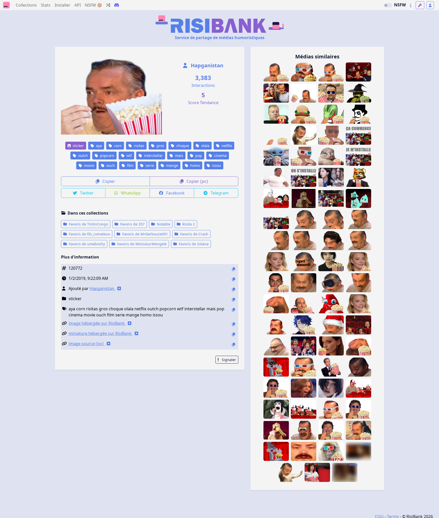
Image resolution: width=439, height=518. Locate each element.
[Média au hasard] (108, 5)
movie (88, 165)
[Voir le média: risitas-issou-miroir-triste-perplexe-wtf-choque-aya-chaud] (303, 451)
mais (178, 155)
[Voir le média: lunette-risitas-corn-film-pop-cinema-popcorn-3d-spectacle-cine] (331, 156)
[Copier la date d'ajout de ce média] (233, 279)
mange (171, 165)
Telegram (219, 193)
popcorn (106, 155)
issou (216, 165)
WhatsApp (130, 193)
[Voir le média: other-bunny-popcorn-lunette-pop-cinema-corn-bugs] (276, 367)
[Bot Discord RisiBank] (116, 5)
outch (82, 155)
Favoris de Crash (193, 234)
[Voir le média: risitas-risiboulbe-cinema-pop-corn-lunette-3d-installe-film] (303, 367)
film (129, 165)
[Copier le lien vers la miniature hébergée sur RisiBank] (233, 334)
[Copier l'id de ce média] (233, 269)
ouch (110, 165)
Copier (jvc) (196, 181)
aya (98, 145)
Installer (62, 5)
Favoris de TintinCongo (88, 224)
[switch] (388, 5)
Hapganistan (206, 65)
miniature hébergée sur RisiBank (101, 333)
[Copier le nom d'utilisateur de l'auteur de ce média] (233, 289)
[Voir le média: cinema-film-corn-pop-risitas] (358, 430)
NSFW (400, 5)
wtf (129, 155)
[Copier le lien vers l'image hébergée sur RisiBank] (233, 324)
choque (182, 145)
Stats (46, 5)
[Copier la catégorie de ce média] (233, 299)
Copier (108, 181)
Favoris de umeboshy (86, 243)
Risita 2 (188, 224)
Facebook (175, 193)
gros (159, 145)
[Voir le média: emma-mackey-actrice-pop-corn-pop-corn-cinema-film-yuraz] (331, 345)
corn (117, 145)
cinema (220, 155)
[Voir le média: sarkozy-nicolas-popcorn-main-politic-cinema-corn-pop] (331, 367)
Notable (163, 224)
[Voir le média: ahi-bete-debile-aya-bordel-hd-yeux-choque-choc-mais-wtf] (331, 219)
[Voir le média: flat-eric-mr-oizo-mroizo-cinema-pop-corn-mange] (276, 430)
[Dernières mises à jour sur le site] (411, 5)
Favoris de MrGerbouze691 (144, 234)
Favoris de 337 (132, 224)
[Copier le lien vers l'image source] (233, 344)
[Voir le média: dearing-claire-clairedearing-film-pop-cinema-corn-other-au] (317, 472)
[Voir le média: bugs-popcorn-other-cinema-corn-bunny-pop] (276, 451)
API (77, 5)
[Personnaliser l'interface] (420, 5)
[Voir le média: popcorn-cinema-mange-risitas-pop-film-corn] (303, 93)
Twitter (86, 193)
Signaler (228, 359)
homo (194, 165)
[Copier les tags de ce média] (233, 310)
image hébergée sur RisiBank (97, 323)
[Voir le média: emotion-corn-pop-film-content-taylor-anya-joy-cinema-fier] (358, 261)
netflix (226, 145)
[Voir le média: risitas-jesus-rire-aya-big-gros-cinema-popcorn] (331, 430)
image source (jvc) (87, 343)
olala (204, 145)
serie (149, 165)
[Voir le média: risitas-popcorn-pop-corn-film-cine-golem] (276, 303)
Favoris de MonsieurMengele (141, 243)
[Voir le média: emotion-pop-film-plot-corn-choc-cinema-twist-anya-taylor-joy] (276, 261)
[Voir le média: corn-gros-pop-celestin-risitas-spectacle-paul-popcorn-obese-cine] (331, 409)
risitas (138, 145)
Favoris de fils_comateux (89, 234)
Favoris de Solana (193, 243)
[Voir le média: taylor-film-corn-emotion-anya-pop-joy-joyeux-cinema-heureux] (358, 303)
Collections (26, 5)
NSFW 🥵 (93, 5)
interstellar (153, 155)
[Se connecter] (430, 5)
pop (198, 155)
